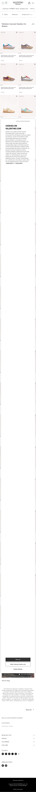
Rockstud (15, 14)
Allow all (18, 659)
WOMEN (12, 8)
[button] (2, 42)
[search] (6, 3)
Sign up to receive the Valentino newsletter (12, 718)
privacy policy (19, 163)
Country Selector (6, 723)
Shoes (17, 8)
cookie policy (9, 163)
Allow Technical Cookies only (18, 664)
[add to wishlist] (16, 32)
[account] (3, 3)
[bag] (29, 3)
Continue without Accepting (23, 121)
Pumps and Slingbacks (28, 14)
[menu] (33, 3)
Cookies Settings (18, 669)
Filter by (32, 8)
